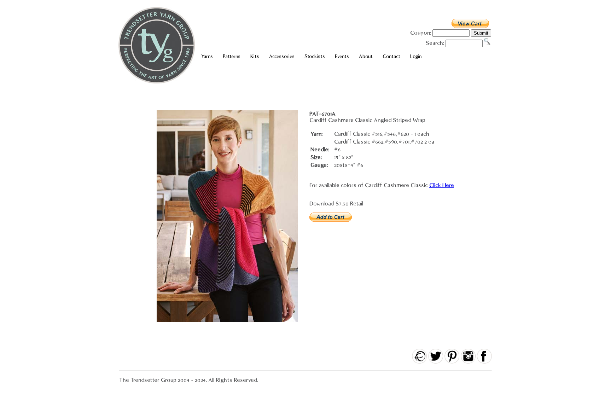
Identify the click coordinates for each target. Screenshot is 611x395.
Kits (254, 56)
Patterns (231, 56)
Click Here (441, 185)
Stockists (314, 56)
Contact (391, 56)
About (366, 56)
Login (415, 56)
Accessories (282, 56)
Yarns (207, 56)
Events (342, 56)
